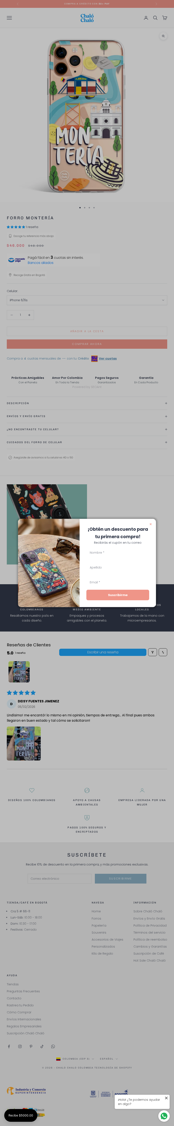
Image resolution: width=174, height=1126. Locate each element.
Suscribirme (118, 595)
